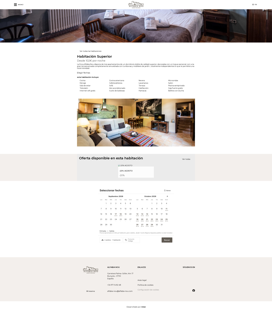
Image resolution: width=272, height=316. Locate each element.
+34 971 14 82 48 (114, 285)
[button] (79, 122)
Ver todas (186, 159)
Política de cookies (145, 285)
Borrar (168, 190)
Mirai (143, 307)
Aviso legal (142, 280)
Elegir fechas (83, 72)
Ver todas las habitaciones (90, 51)
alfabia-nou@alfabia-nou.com (119, 291)
